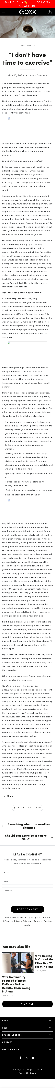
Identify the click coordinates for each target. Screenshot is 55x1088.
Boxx (22, 1070)
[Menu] (3, 11)
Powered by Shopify (27, 1073)
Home (22, 46)
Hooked (30, 46)
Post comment (27, 909)
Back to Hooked (29, 808)
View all (27, 1004)
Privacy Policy (21, 921)
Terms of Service (43, 921)
